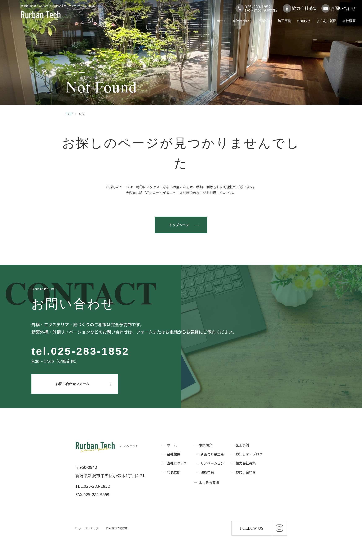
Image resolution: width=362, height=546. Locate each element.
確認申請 (207, 472)
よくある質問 (326, 21)
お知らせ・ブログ (249, 453)
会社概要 (349, 21)
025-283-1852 (90, 351)
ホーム (222, 21)
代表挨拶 (173, 471)
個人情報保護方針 (117, 528)
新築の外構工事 (212, 454)
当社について (243, 21)
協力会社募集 (304, 8)
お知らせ (303, 21)
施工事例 (284, 21)
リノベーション (212, 463)
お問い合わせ (343, 8)
